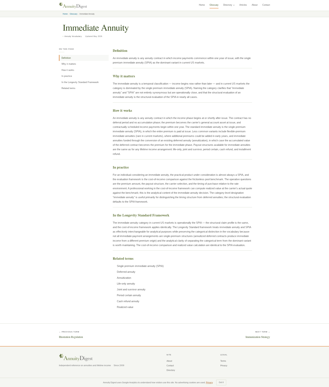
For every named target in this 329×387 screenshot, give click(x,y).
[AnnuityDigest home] (73, 5)
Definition (66, 58)
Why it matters (69, 64)
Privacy (223, 365)
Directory (227, 5)
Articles (243, 5)
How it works (68, 70)
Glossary (214, 5)
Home (202, 5)
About (255, 5)
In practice (67, 76)
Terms (223, 361)
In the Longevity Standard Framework (80, 82)
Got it (221, 382)
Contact (266, 5)
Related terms (68, 88)
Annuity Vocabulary (73, 36)
